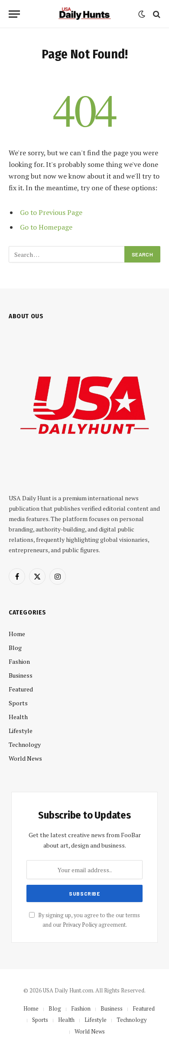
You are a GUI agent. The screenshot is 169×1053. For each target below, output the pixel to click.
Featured (21, 689)
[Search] (155, 14)
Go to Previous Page (51, 212)
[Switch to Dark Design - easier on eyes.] (141, 14)
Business (20, 675)
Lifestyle (20, 731)
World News (25, 758)
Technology (25, 744)
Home (17, 634)
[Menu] (14, 14)
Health (18, 717)
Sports (18, 703)
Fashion (19, 661)
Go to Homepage (46, 227)
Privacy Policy (80, 924)
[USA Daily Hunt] (84, 14)
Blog (15, 647)
